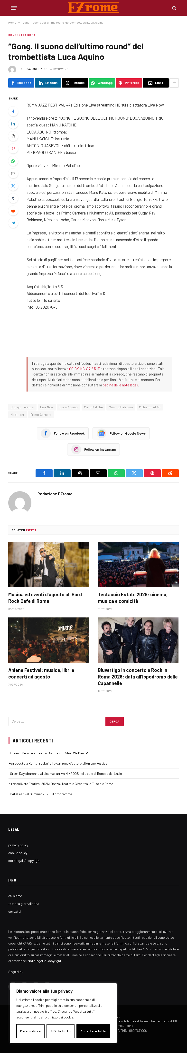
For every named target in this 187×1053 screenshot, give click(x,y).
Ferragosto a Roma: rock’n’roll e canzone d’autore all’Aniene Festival (58, 763)
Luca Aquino (68, 407)
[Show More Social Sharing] (174, 83)
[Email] (13, 173)
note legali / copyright (24, 860)
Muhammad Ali (149, 407)
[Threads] (13, 136)
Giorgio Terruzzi (22, 407)
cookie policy (17, 853)
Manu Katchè (93, 407)
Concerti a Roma (22, 34)
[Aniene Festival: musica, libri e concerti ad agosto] (48, 640)
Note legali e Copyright (44, 961)
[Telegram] (13, 223)
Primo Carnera (41, 415)
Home (12, 22)
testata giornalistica (23, 903)
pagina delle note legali (120, 385)
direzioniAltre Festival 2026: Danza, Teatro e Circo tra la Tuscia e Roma (61, 784)
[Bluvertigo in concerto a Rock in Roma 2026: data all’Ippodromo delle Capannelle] (138, 640)
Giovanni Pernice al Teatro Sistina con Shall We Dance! (48, 753)
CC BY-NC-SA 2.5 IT (84, 368)
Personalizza (30, 1031)
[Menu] (14, 7)
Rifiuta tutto (61, 1031)
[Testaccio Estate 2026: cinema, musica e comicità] (138, 564)
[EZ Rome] (93, 8)
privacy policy (18, 845)
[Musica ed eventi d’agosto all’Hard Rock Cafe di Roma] (48, 564)
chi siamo (15, 896)
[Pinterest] (13, 148)
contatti (14, 911)
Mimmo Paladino (121, 407)
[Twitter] (13, 186)
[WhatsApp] (13, 161)
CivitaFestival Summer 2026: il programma (40, 794)
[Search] (173, 7)
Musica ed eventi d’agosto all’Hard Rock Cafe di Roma (45, 597)
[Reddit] (13, 210)
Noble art (17, 415)
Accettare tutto (93, 1031)
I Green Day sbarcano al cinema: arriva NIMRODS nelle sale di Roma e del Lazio (65, 773)
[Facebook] (13, 111)
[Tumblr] (13, 198)
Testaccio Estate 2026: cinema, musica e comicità (133, 597)
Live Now (46, 407)
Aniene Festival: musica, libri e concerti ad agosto (41, 673)
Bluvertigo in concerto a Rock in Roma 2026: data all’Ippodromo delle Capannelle (138, 676)
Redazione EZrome (36, 69)
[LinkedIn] (13, 124)
